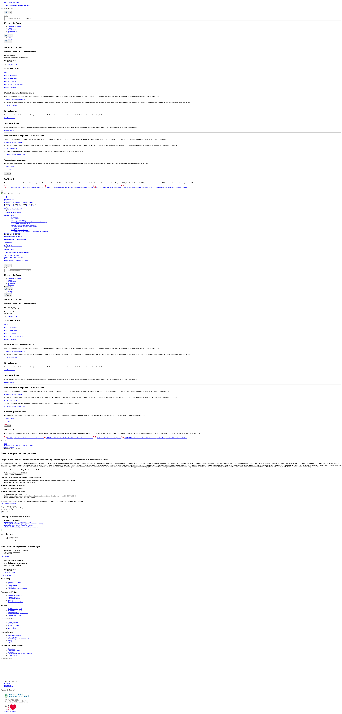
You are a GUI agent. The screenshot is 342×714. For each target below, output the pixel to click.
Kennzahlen (11, 649)
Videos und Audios (13, 625)
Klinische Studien (9, 199)
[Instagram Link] (5, 672)
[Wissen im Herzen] (10, 710)
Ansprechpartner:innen (14, 627)
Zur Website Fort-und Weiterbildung (14, 154)
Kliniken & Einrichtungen (15, 26)
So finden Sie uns (6, 575)
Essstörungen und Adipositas (19, 230)
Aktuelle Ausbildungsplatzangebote (18, 613)
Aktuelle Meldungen (13, 622)
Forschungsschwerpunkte (15, 595)
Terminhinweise (12, 637)
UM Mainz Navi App (10, 87)
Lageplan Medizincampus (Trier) (13, 84)
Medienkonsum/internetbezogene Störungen (23, 225)
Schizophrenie (15, 218)
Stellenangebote (12, 31)
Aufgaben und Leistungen (11, 255)
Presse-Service (12, 628)
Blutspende (11, 33)
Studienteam (7, 201)
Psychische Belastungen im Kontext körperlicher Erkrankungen (29, 222)
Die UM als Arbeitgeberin (15, 609)
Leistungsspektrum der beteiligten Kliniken (16, 260)
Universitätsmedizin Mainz (11, 2)
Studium (10, 600)
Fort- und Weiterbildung (14, 615)
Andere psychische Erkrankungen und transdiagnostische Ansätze (29, 231)
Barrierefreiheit (8, 686)
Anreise (6, 72)
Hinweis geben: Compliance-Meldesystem (20, 653)
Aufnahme (11, 587)
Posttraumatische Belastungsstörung (21, 223)
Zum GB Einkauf (9, 166)
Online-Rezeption (13, 585)
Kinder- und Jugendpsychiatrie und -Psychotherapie (18, 525)
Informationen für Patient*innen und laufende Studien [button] (19, 202)
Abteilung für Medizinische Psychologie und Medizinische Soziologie (24, 524)
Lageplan (10, 642)
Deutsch (10, 37)
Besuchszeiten (12, 30)
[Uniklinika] (16, 697)
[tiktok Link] (5, 679)
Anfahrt (10, 28)
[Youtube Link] (6, 669)
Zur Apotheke (8, 169)
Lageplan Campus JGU (11, 81)
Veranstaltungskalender (14, 635)
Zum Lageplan (5, 556)
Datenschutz (7, 685)
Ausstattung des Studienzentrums (13, 257)
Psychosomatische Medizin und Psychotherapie (17, 522)
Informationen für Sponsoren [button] (12, 233)
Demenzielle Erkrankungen (19, 220)
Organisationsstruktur (14, 650)
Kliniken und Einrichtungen (16, 582)
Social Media (11, 624)
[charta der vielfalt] (10, 711)
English (10, 39)
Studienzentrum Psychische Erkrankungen (17, 5)
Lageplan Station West (10, 78)
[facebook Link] (5, 676)
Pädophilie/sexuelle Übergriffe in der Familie (24, 226)
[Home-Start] (5, 198)
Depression (14, 217)
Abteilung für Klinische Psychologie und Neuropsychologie (21, 527)
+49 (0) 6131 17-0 (12, 64)
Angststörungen (15, 228)
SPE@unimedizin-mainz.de (8, 503)
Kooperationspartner (10, 259)
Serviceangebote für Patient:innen (17, 588)
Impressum (7, 683)
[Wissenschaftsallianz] (16, 703)
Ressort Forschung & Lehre (15, 602)
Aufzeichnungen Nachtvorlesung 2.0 (18, 639)
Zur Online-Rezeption (10, 105)
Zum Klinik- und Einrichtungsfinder (14, 99)
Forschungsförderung (14, 598)
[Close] (35, 204)
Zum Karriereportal (9, 118)
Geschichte (11, 652)
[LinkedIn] (5, 666)
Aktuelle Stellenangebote (15, 610)
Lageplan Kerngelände (10, 75)
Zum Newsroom (9, 130)
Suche (6, 16)
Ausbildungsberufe (13, 612)
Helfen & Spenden (13, 655)
